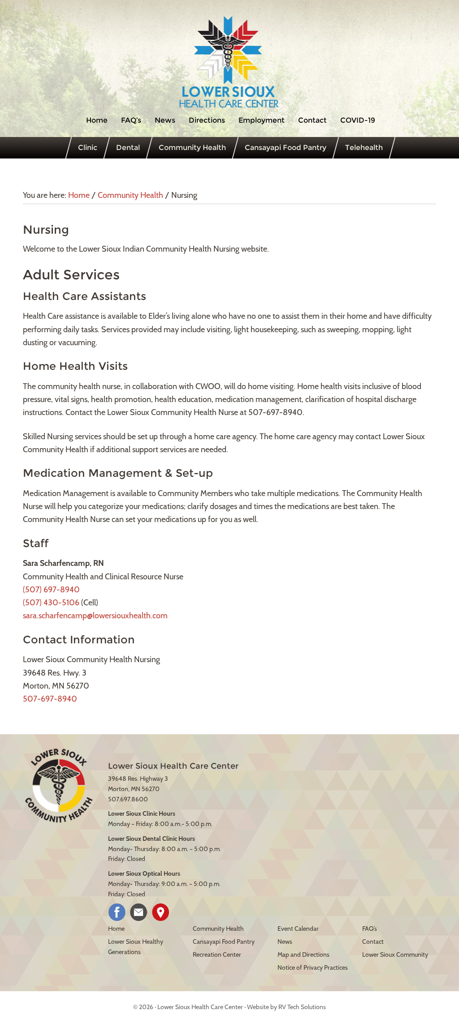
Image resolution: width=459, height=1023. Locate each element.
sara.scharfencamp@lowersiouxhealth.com (95, 616)
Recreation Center (217, 954)
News (284, 941)
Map (160, 912)
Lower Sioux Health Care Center (200, 1007)
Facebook (117, 912)
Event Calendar (298, 929)
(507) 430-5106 (51, 603)
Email (138, 912)
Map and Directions (303, 954)
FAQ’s (369, 929)
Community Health (218, 929)
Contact (373, 941)
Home (116, 929)
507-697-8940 (50, 699)
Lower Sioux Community (395, 954)
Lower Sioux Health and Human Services (229, 62)
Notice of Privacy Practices (312, 967)
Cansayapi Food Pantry (224, 941)
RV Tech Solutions (302, 1007)
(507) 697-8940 (51, 590)
